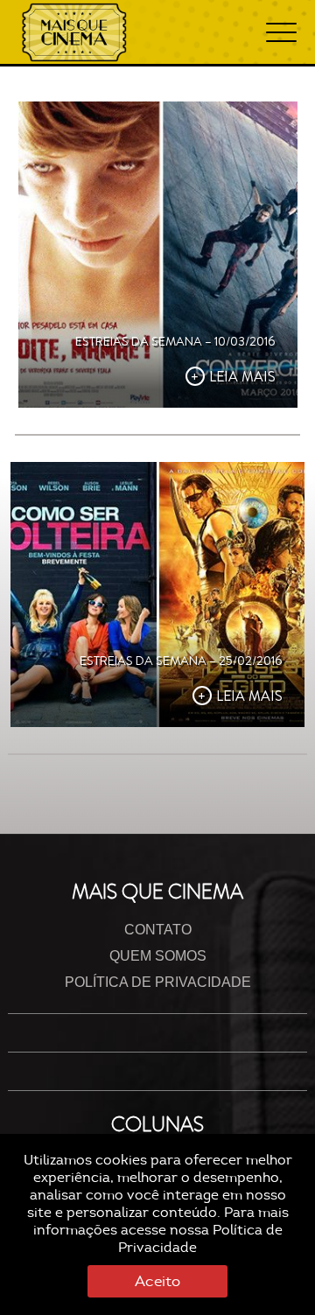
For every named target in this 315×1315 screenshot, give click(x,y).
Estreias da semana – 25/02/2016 (181, 660)
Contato (158, 929)
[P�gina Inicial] (74, 32)
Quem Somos (157, 955)
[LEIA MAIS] (158, 254)
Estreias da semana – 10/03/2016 (175, 341)
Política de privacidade (158, 982)
